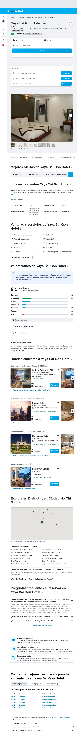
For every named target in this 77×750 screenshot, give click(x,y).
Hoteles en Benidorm (18, 702)
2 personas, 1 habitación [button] (21, 45)
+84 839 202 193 (17, 31)
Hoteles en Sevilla (48, 708)
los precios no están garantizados (61, 717)
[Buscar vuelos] (3, 17)
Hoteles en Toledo (48, 697)
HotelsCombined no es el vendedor (24, 723)
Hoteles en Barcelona (18, 694)
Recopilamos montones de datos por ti (25, 727)
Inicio (12, 17)
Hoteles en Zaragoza (18, 699)
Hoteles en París (16, 708)
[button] (3, 11)
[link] (31, 390)
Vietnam (18, 17)
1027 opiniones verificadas (32, 33)
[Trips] (3, 39)
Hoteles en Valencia (49, 699)
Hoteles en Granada (18, 705)
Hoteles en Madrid (48, 694)
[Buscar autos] (3, 25)
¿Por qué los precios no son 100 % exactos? (28, 730)
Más (12, 194)
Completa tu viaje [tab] (52, 684)
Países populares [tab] (36, 684)
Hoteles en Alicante (49, 702)
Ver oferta (54, 385)
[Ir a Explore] (3, 34)
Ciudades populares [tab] (19, 684)
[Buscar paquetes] (3, 29)
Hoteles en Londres (49, 705)
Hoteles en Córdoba (18, 697)
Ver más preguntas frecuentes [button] (42, 625)
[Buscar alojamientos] (3, 21)
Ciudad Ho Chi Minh (33, 17)
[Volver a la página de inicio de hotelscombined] (15, 11)
